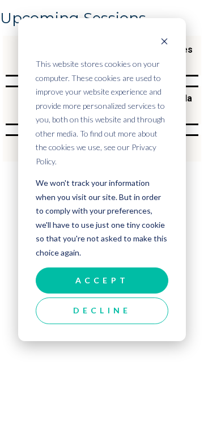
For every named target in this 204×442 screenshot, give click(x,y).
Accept (101, 280)
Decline (102, 310)
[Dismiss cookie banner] (164, 43)
